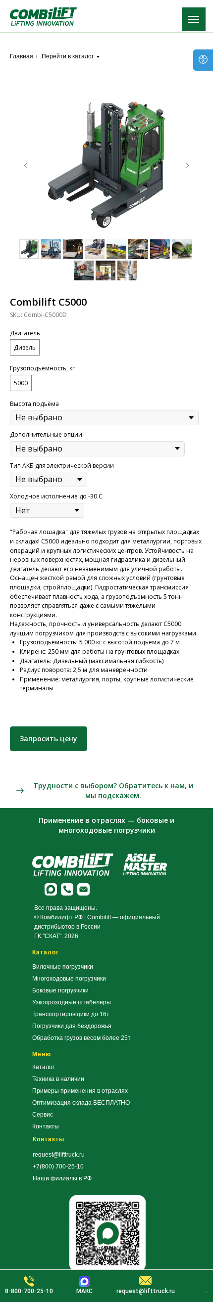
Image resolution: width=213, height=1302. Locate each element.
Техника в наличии (58, 1079)
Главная (21, 56)
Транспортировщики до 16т (70, 1014)
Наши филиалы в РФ (62, 1178)
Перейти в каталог (68, 56)
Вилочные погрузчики (62, 966)
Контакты (45, 1126)
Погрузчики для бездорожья (71, 1026)
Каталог (43, 1067)
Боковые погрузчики (60, 990)
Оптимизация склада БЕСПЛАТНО (81, 1102)
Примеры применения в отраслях (80, 1090)
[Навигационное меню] (193, 19)
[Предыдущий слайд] (26, 166)
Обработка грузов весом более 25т (81, 1037)
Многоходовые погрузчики (69, 978)
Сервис (42, 1114)
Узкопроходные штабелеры (71, 1002)
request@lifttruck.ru (59, 1154)
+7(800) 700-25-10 (58, 1166)
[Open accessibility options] (203, 60)
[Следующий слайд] (187, 166)
